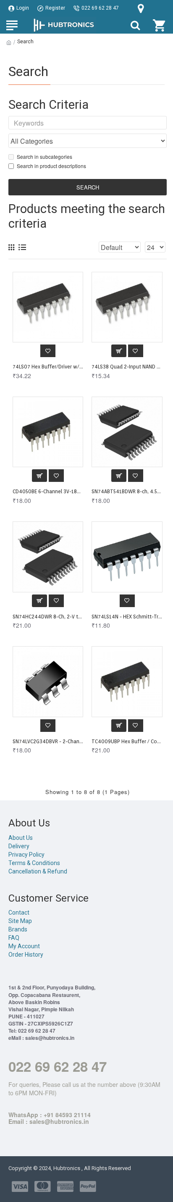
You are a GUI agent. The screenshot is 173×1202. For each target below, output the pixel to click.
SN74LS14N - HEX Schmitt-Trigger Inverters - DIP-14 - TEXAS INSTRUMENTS (127, 616)
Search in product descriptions (51, 165)
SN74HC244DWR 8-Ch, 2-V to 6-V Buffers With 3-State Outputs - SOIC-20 (48, 616)
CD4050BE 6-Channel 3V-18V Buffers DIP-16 (48, 491)
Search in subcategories (44, 156)
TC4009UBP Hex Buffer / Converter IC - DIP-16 (127, 741)
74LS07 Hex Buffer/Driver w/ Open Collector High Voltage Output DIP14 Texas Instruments (48, 366)
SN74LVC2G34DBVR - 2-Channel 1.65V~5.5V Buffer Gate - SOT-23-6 (48, 741)
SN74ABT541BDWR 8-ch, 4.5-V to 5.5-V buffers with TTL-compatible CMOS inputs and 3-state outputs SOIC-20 (127, 491)
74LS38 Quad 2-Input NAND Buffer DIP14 (127, 366)
